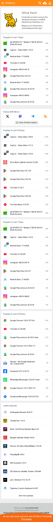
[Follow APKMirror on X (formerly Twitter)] (7, 117)
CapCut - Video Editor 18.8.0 (21, 137)
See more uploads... (26, 496)
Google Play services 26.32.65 (22, 354)
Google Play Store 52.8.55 (20, 196)
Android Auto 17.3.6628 (19, 56)
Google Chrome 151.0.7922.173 (22, 388)
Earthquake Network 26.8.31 (21, 412)
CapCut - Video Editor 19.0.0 (21, 154)
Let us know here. (32, 508)
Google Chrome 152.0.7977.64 (22, 320)
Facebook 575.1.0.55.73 (19, 371)
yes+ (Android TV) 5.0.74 (20, 480)
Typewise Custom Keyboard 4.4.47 (24, 488)
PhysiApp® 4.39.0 (17, 454)
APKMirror (10, 3)
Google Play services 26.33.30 (22, 102)
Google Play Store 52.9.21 (20, 76)
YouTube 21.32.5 (16, 188)
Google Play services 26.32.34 (22, 89)
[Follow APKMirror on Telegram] (32, 117)
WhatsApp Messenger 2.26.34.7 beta (25, 380)
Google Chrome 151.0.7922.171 (22, 346)
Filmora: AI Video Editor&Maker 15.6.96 (25, 446)
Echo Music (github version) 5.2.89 (24, 162)
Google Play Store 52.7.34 (20, 171)
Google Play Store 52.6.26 (20, 179)
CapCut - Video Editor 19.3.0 (21, 50)
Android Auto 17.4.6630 (19, 82)
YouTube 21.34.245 (17, 329)
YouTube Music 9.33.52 (19, 204)
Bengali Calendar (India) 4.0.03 (22, 438)
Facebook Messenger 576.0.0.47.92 (24, 396)
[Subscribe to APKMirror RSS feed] (45, 117)
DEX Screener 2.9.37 (18, 463)
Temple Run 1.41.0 (17, 421)
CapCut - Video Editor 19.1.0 (21, 145)
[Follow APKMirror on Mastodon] (20, 117)
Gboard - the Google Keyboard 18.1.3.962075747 (22, 363)
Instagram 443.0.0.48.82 (19, 95)
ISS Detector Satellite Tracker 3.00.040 (25, 471)
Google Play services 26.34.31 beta (24, 337)
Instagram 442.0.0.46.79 (19, 69)
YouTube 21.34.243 (17, 63)
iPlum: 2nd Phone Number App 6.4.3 (24, 429)
